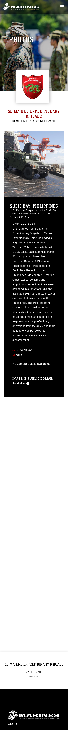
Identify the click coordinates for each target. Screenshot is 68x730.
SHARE (21, 355)
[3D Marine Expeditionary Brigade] (21, 6)
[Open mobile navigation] (62, 6)
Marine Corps (34, 715)
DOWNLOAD (25, 350)
